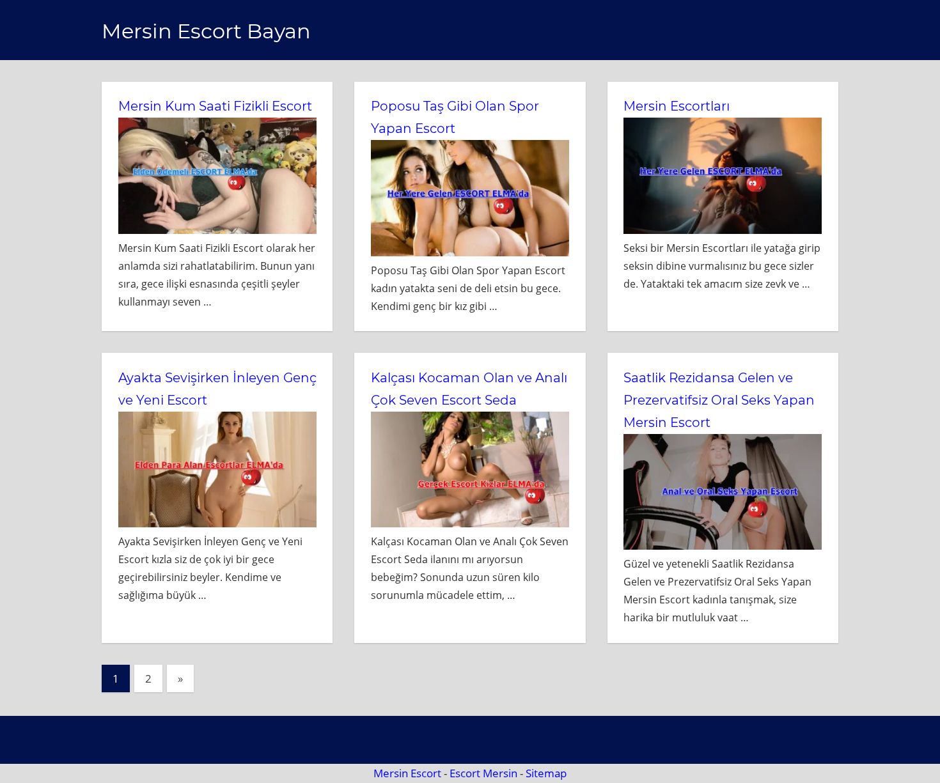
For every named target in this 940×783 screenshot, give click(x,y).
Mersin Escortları (676, 106)
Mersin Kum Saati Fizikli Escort (215, 106)
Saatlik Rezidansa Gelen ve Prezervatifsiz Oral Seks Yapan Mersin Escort (719, 400)
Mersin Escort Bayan (206, 31)
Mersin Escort (407, 773)
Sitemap (546, 773)
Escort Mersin (483, 773)
